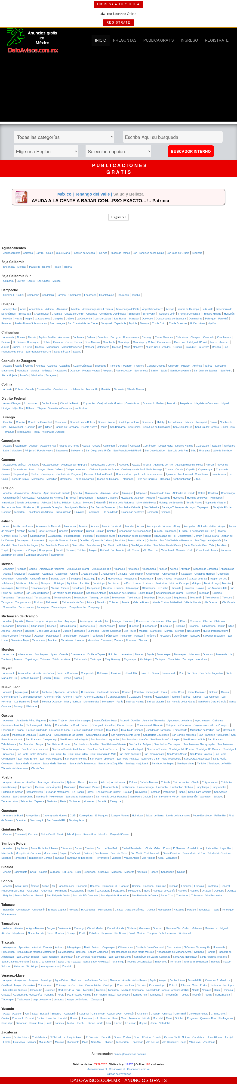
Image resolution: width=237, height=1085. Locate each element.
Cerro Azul (29, 985)
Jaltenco (33, 583)
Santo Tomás (146, 593)
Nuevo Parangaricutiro (215, 630)
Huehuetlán (211, 848)
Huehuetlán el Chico (181, 787)
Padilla (82, 933)
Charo (183, 621)
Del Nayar (102, 673)
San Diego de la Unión (98, 450)
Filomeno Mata (189, 985)
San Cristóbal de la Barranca (176, 540)
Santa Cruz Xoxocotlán (197, 758)
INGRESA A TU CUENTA (118, 4)
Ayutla (31, 531)
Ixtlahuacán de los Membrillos (134, 535)
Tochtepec (75, 801)
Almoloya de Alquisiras (52, 568)
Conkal (5, 1018)
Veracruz (59, 999)
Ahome (7, 871)
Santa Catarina (171, 853)
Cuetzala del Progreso (68, 474)
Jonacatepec (164, 654)
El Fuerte (67, 871)
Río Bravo (120, 933)
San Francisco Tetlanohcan (57, 956)
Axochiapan (41, 654)
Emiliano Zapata (96, 654)
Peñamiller (220, 815)
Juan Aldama (214, 1037)
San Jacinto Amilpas (140, 744)
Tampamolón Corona (40, 857)
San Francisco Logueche (105, 739)
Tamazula (8, 431)
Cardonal (213, 493)
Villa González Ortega (174, 1042)
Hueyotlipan (8, 951)
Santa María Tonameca (82, 763)
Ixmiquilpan (7, 502)
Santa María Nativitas (55, 763)
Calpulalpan (108, 947)
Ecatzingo (89, 578)
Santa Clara (228, 427)
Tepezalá (197, 252)
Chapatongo (228, 493)
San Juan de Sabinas (206, 370)
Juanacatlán (38, 540)
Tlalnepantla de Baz (73, 602)
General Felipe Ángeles (48, 787)
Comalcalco (23, 909)
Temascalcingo (42, 597)
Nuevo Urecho (9, 635)
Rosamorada (169, 673)
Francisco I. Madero (120, 365)
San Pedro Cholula (140, 796)
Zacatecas (209, 1042)
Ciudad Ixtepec (125, 725)
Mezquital (201, 422)
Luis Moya (19, 1042)
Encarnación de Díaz (202, 531)
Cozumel (33, 834)
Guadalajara (55, 535)
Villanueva (194, 1042)
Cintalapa (91, 313)
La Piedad (93, 630)
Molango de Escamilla (171, 502)
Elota (78, 871)
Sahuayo (195, 635)
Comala (29, 389)
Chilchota (219, 621)
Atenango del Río (163, 464)
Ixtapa (28, 318)
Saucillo (77, 351)
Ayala (53, 654)
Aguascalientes (11, 252)
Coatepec (108, 985)
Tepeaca (39, 801)
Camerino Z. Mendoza (217, 980)
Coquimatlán (44, 389)
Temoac (18, 659)
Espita (40, 1018)
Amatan (75, 309)
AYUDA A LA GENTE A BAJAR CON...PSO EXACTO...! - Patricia (100, 200)
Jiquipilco (72, 583)
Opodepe (219, 890)
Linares (197, 696)
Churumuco (37, 626)
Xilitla (160, 857)
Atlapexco (141, 493)
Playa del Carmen (120, 834)
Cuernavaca (78, 654)
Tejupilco (217, 593)
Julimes (16, 347)
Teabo (70, 1023)
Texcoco (227, 597)
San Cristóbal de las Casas (83, 323)
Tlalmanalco (52, 602)
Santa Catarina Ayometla (15, 961)
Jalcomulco (36, 990)
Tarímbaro (67, 640)
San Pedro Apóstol (154, 754)
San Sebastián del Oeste (167, 545)
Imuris (90, 890)
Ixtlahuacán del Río (164, 535)
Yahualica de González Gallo (177, 550)
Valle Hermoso (168, 933)
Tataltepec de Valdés (220, 763)
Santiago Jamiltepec (163, 763)
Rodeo (103, 427)
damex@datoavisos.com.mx (130, 1054)
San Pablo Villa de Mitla (103, 754)
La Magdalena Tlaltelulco (72, 951)
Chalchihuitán (41, 313)
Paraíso (191, 909)
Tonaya (70, 550)
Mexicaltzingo (211, 583)
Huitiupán (229, 313)
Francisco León (166, 313)
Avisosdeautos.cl (97, 1069)
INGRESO (189, 40)
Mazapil (32, 1042)
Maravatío (156, 630)
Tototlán (81, 550)
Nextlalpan (22, 588)
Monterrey (108, 701)
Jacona (5, 630)
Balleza (91, 337)
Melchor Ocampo (179, 583)
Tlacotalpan (7, 999)
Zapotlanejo (57, 554)
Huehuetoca (115, 578)
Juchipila (229, 1037)
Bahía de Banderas (67, 673)
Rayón (200, 588)
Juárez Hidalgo (62, 502)
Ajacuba (77, 493)
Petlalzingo (169, 792)
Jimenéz (224, 342)
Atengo (177, 526)
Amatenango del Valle (127, 309)
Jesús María (63, 252)
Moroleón (17, 450)
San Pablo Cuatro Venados (32, 754)
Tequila (5, 550)
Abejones (8, 720)
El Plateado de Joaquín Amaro (66, 1037)
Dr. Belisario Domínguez (26, 342)
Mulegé (56, 280)
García (225, 692)
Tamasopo (20, 857)
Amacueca (70, 526)
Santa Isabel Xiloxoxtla (95, 961)
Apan (116, 493)
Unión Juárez (197, 323)
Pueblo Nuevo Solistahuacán (31, 323)
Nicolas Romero (60, 588)
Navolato (142, 871)
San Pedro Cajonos (201, 754)
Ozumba (163, 588)
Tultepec (114, 602)
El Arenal (71, 497)
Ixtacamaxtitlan (34, 792)
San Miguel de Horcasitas (115, 895)
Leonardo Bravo (20, 479)
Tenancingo (80, 597)
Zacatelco (67, 966)
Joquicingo (99, 583)
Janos (213, 342)
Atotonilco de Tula (160, 493)
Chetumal (20, 834)
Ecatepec (76, 578)
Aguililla (19, 621)
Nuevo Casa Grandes (158, 347)
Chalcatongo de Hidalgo (39, 725)
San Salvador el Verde (166, 796)
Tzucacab (130, 1023)
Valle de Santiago (222, 450)
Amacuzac (9, 654)
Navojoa (182, 890)
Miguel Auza (45, 1042)
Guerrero (179, 342)
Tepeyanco (161, 961)
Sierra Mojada (9, 375)
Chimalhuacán (170, 573)
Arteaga (40, 365)
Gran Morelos (92, 342)
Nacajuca (179, 909)
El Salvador (92, 1037)
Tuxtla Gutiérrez (178, 323)
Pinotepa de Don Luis (24, 734)
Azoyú (41, 469)
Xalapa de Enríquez (78, 999)
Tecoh (80, 1023)
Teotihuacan (134, 597)
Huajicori (116, 673)
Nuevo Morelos (55, 933)
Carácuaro (157, 621)
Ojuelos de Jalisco (101, 540)
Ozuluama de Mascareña (27, 994)
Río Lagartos (226, 1018)
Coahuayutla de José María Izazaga (141, 469)
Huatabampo (77, 890)
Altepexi (81, 782)
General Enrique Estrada (147, 1037)
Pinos (85, 1042)
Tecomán (119, 389)
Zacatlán (102, 801)
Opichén (179, 1018)
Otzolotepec (149, 588)
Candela (52, 365)
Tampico (152, 933)
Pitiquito (7, 895)
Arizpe (45, 886)
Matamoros (103, 347)
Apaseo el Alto (48, 445)
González (144, 928)
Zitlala (197, 479)
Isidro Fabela (164, 578)
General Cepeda (156, 365)
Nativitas (199, 951)
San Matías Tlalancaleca (79, 796)
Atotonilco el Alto (206, 526)
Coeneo (51, 626)
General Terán (52, 696)
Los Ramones (22, 701)
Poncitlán (120, 540)
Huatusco (215, 985)
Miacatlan (194, 654)
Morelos (116, 347)
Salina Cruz (45, 734)
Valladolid (164, 1023)
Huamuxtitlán (123, 474)
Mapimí (189, 422)
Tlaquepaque (46, 550)
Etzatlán (221, 531)
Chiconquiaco (45, 985)
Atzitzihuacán (118, 782)
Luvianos (148, 583)
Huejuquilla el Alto (105, 535)
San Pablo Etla (57, 754)
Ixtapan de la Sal (198, 578)
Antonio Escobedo (112, 526)
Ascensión (64, 337)
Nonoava (138, 347)
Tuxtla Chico (159, 323)
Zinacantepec (59, 607)
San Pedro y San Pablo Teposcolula (161, 758)
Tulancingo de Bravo (132, 512)
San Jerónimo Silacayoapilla (199, 744)
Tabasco (108, 1042)
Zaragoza (51, 375)
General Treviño (72, 696)
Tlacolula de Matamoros (14, 768)
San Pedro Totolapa (128, 758)
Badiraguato (20, 871)
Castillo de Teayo (11, 985)
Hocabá (62, 1018)
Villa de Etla (37, 768)
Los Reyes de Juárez (108, 792)
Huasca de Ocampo (132, 497)
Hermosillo (61, 890)
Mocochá (158, 1018)
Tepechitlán (122, 1042)
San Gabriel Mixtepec (59, 744)
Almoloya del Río (101, 568)
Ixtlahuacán (77, 389)
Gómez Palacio (106, 422)
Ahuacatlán (24, 673)
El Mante (131, 928)
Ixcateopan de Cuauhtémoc (193, 474)
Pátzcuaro (112, 635)
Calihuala (217, 720)
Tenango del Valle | (94, 194)
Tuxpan (93, 550)
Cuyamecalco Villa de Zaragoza (211, 725)
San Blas (192, 673)
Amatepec (133, 568)
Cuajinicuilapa (20, 474)
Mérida (146, 1018)
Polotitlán (189, 588)
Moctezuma (50, 853)
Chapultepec (108, 573)
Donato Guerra (59, 578)
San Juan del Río (182, 427)
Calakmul (8, 295)
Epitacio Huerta (67, 626)
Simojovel (106, 323)
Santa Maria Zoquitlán (110, 763)
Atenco (174, 568)
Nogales (194, 890)
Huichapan (216, 497)
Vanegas (116, 857)
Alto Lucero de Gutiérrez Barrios (89, 980)
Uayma (143, 1023)
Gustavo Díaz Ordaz (178, 928)
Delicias (5, 342)
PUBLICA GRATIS (158, 40)
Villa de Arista (131, 857)
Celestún (129, 1013)
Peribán (138, 635)
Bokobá (44, 1013)
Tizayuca (79, 512)
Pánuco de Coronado (67, 427)
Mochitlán (51, 479)
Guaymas (46, 890)
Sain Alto (96, 1042)
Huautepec (112, 730)
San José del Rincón (37, 593)
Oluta (217, 990)
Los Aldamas (211, 696)
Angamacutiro (54, 621)
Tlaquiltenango (113, 659)
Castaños (64, 365)
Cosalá (43, 871)
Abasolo (7, 365)
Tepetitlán (19, 512)
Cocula (169, 469)
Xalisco (78, 678)
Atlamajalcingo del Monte (189, 464)
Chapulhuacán (11, 497)
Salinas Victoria (155, 701)
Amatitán (83, 526)
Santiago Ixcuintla (29, 678)
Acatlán (7, 493)
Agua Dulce (61, 980)
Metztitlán (101, 502)
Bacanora (82, 886)
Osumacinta (195, 318)
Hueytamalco (219, 787)
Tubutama (197, 895)
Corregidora (85, 815)
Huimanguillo (105, 909)
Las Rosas (120, 318)
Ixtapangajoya (42, 318)
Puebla (181, 792)
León (6, 450)
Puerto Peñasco (24, 895)
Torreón (24, 375)
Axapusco (19, 573)
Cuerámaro (149, 445)
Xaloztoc (6, 966)
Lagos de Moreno (58, 540)
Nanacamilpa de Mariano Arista (174, 951)
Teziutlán (52, 801)
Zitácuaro (144, 640)
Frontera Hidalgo (212, 313)
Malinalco (161, 583)
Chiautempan (125, 947)
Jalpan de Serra (154, 815)
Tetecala (45, 659)
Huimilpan (137, 815)
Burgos (51, 928)
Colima (19, 389)
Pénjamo (29, 450)
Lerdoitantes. (175, 422)
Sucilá (49, 1023)
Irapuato (216, 445)
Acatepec (33, 464)
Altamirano (62, 309)
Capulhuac (61, 573)
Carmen (61, 295)
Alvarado (115, 980)
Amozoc (93, 782)
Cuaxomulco (174, 947)
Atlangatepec (74, 947)
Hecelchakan (106, 295)
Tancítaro (53, 640)
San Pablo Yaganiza (130, 754)
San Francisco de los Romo (148, 252)
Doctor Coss (177, 692)
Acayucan (20, 980)
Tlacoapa (165, 479)
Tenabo (136, 295)
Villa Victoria (228, 602)
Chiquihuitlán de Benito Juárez (72, 725)
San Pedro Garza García (212, 701)
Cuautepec (47, 474)
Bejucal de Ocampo (188, 309)
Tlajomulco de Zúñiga (24, 550)
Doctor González (196, 692)
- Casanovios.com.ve (137, 1069)
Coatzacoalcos (125, 985)
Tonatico (101, 602)
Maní (123, 1018)
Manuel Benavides (72, 347)
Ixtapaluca (180, 578)
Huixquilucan (147, 578)
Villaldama (31, 706)
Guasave (103, 871)
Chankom (142, 1013)
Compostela (87, 673)
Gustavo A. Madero (153, 403)
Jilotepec (46, 583)
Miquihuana (18, 933)
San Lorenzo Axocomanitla (91, 956)
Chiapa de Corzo (74, 313)
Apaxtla (136, 464)
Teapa (215, 909)
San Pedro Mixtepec (51, 758)
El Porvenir (149, 313)
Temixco (6, 659)
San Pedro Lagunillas (211, 673)
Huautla (150, 497)
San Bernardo (118, 427)
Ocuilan (107, 588)
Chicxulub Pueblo (198, 1013)
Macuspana (164, 909)
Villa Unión (37, 375)
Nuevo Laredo (36, 933)
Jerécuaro (229, 445)
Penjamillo (126, 635)
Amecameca (149, 568)
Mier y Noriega (72, 701)
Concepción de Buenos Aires (135, 531)
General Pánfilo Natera (177, 1037)
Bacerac (95, 886)
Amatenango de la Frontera (97, 309)
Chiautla (122, 573)
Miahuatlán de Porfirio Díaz (205, 730)
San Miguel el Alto (141, 545)
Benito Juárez (49, 403)
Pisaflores (28, 507)
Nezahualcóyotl (39, 588)
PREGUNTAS (124, 40)
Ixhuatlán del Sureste (15, 990)
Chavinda (195, 621)
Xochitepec (146, 659)
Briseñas (128, 621)
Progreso (108, 370)
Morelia (168, 630)
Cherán (207, 621)
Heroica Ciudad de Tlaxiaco (87, 730)
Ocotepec (147, 318)
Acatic (6, 526)
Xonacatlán (9, 607)
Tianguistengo (63, 512)
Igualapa (170, 474)
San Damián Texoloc (28, 956)
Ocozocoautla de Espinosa (171, 318)
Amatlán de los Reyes (134, 980)
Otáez (48, 427)
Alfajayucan (91, 493)
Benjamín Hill (109, 886)
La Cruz (27, 347)
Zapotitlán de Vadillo (12, 554)
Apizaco (59, 947)
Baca (34, 1013)
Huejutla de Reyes (197, 497)
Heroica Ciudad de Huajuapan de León (48, 730)
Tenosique (228, 909)
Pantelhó (223, 318)
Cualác (35, 474)
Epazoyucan (86, 497)
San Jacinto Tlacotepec (167, 744)
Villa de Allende (193, 602)
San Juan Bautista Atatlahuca (68, 749)
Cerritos (89, 848)
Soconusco (123, 994)
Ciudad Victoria (115, 928)
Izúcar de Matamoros (58, 792)
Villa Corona (133, 550)
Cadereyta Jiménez (108, 692)
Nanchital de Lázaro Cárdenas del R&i (167, 990)
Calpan (133, 782)
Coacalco (186, 573)
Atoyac (222, 526)
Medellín (100, 990)
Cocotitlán (223, 573)
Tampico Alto (140, 994)
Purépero (151, 635)
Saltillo (154, 370)
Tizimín (118, 1023)
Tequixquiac (180, 597)
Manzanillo (92, 389)
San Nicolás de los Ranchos (111, 796)
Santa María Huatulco (27, 763)
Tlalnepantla (80, 659)
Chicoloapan (136, 573)
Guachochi (109, 342)
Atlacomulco (227, 568)
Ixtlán (231, 626)
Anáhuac (47, 692)
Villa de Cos (152, 1042)
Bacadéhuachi (66, 886)
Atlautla (7, 573)
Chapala (63, 531)
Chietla (195, 782)
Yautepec (160, 659)
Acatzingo (43, 782)
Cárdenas (66, 848)
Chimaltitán (77, 531)
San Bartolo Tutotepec (103, 507)
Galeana (58, 342)
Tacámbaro (38, 640)
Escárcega (90, 295)
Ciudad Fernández (132, 848)
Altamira (18, 928)
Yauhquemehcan (50, 966)
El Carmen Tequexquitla (197, 947)
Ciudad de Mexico (70, 403)
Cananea (148, 886)
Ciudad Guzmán (95, 531)
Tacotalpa (204, 909)
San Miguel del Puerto (181, 749)
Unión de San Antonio (112, 550)
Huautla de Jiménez (132, 730)
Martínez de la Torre (69, 990)
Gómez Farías (73, 342)
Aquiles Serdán (47, 337)
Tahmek (59, 1023)
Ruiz (181, 673)
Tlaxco (227, 961)
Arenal (140, 526)
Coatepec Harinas (204, 573)
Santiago (18, 706)
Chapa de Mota (89, 573)
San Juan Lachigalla (133, 749)
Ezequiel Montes (120, 815)
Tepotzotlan (164, 597)
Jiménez (197, 365)
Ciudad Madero (95, 928)
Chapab (155, 1013)
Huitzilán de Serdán (12, 792)
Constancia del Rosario (150, 725)
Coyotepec (7, 578)
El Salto (183, 531)
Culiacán (55, 871)
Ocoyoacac (93, 588)
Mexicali (21, 266)
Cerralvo (139, 692)
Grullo (24, 535)
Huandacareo (149, 626)
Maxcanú (134, 1018)
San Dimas (134, 427)
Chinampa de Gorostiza (69, 985)
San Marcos (93, 545)
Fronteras (212, 886)
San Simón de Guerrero (122, 593)
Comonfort (109, 445)
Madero (143, 630)
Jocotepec (23, 540)
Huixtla (18, 318)
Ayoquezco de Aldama (179, 720)
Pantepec (6, 323)
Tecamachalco (9, 801)
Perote (60, 994)
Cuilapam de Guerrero (178, 725)
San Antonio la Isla (217, 588)
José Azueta (219, 474)
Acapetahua (36, 309)
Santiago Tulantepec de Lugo (178, 507)
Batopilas (103, 337)
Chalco (74, 573)
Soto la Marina (137, 933)
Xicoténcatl (185, 933)
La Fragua (78, 792)
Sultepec (191, 593)
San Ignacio (167, 871)
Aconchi (7, 886)
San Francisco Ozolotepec (165, 739)
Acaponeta (9, 673)
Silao (193, 450)
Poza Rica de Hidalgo (79, 994)
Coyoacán (89, 403)
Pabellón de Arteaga (84, 252)
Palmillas (94, 933)
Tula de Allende (109, 512)
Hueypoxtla (130, 578)
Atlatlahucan (25, 654)
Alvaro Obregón (12, 403)
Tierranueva (102, 857)
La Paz (21, 280)
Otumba (118, 588)
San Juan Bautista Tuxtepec (103, 749)
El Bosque (134, 313)
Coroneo (122, 445)
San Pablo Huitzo (78, 754)
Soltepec (218, 796)
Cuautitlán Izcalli (39, 578)
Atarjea (86, 445)
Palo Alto (102, 252)
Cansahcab (98, 1013)
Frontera (139, 365)
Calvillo (39, 252)
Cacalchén (70, 1013)
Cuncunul (17, 1018)
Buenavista (142, 621)
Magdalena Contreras (206, 403)
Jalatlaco (21, 583)
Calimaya (47, 573)
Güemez (197, 928)
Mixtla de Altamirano (132, 990)
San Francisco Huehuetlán (213, 734)
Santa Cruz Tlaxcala (69, 961)
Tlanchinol (92, 512)
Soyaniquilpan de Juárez (170, 593)
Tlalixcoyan (23, 999)
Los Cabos (43, 280)
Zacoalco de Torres (207, 550)
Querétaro (21, 820)
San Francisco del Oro (38, 351)
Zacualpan (43, 607)
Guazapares (164, 342)
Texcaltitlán (196, 597)
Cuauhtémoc (224, 337)
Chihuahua (182, 337)
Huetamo (180, 626)
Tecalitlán (222, 545)
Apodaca (60, 692)
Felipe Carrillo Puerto (52, 834)
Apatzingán (86, 621)
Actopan (36, 493)
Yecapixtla (174, 659)
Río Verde (75, 853)
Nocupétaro (193, 630)
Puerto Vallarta (136, 540)
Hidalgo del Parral (197, 342)
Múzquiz (47, 370)
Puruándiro (165, 635)
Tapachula (120, 323)
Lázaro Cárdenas (111, 630)
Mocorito (129, 871)
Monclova (22, 370)
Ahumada (8, 337)
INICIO (100, 40)
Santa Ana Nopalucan (185, 956)
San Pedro (226, 370)
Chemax (167, 1013)
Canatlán (8, 422)
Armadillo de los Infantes (44, 848)
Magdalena (119, 890)
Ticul (108, 1023)
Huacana (134, 626)
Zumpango (94, 607)
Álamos (35, 886)
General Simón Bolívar (82, 422)
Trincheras (182, 895)
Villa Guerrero (150, 550)
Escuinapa (89, 871)
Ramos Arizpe (124, 370)
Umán (153, 1023)
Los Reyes (130, 630)
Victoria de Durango (53, 431)
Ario (107, 621)
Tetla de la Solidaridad (196, 961)
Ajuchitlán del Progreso (74, 464)
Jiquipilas (58, 318)
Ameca (95, 526)
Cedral (78, 848)
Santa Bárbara (62, 351)
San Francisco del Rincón (127, 450)
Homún (74, 1018)
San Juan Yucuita (156, 749)
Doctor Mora (165, 445)
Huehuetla (178, 497)
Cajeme (136, 886)
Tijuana (68, 266)
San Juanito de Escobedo (55, 545)
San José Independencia (35, 749)
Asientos (28, 252)
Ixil (96, 1018)
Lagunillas (225, 848)
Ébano (166, 848)
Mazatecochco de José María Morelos (132, 951)
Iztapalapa (186, 403)
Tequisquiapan (77, 820)
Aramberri (72, 692)
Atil (53, 886)
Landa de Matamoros (178, 815)
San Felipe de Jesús (58, 895)
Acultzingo (46, 980)
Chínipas (195, 337)
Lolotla (76, 502)
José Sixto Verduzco (48, 630)
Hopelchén (123, 295)
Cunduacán (38, 909)
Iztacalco (172, 403)
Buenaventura (131, 337)
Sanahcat (21, 1023)
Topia (37, 431)
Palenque (210, 318)
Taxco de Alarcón (84, 479)
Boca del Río (195, 980)
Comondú (8, 280)
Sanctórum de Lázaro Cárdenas (152, 956)
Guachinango (37, 535)
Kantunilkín (89, 834)
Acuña (18, 365)
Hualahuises (162, 696)
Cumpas (173, 886)
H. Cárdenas (88, 909)
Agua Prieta (21, 886)
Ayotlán (21, 531)
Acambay (8, 568)
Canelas (20, 422)
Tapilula (133, 323)
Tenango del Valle (99, 597)
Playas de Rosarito (39, 266)
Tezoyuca (6, 602)
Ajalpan (71, 782)
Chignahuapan (210, 782)
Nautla (195, 990)
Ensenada (9, 266)
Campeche (33, 295)
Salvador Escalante (214, 635)
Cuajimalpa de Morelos (110, 403)
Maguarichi (52, 347)
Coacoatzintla (93, 985)
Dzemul (29, 1018)
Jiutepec (139, 654)
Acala (23, 309)
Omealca (228, 990)
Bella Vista (207, 309)
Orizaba (5, 994)
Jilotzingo (58, 583)
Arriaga (170, 309)
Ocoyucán (141, 792)
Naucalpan (7, 588)
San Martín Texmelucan (49, 796)
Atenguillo (189, 526)
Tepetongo (137, 1042)
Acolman (21, 568)
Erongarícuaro (87, 626)
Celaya (96, 445)
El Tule (46, 342)
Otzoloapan (132, 588)
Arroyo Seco (33, 815)
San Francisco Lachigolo (74, 739)
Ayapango (34, 573)
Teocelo (184, 994)
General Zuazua (117, 696)
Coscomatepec (157, 985)
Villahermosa (8, 914)
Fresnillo (106, 1037)
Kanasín (105, 1018)
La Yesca (153, 673)
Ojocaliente (73, 1042)
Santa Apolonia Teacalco (213, 956)
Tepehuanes (24, 431)
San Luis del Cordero (207, 427)
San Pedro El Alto (27, 758)
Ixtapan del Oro (218, 578)
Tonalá (59, 550)
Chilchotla (226, 782)
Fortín (203, 985)
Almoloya (105, 493)
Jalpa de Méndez (135, 909)
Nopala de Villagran (215, 502)
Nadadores (61, 370)
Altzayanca (9, 947)
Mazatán (134, 318)
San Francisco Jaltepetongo (41, 739)
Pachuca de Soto (11, 507)
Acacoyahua (10, 309)
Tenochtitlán (171, 994)
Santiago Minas (185, 763)
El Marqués (101, 815)
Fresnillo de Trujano (12, 730)
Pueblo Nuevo (89, 427)
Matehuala (7, 853)
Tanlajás (59, 857)
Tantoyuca (155, 994)
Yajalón (212, 323)
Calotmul (84, 1013)
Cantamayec (114, 1013)
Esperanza (26, 787)
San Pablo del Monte (119, 956)
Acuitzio (7, 621)
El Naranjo (179, 848)
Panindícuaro (69, 635)
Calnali (201, 493)
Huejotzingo (202, 787)
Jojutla (150, 654)
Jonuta (151, 909)
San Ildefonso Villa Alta (113, 744)
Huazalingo (164, 497)
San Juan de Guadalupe (156, 427)
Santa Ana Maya (20, 640)
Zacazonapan (26, 607)
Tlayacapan (130, 659)
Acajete (7, 782)
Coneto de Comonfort (40, 422)
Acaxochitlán (21, 493)
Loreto (31, 280)
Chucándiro (7, 626)
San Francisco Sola (194, 739)
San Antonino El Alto (97, 734)
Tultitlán (126, 602)
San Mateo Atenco (96, 593)
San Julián (78, 545)
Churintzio (22, 626)
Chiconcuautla (181, 782)
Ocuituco (208, 654)
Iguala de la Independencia (148, 474)
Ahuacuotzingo (50, 464)
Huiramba (193, 626)
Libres (90, 792)
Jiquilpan (29, 630)
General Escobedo (31, 696)
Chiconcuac (153, 573)
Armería (7, 389)
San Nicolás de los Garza (181, 701)
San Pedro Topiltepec (102, 758)
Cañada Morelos (149, 782)
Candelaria (48, 295)
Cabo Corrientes (47, 531)
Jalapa (119, 909)
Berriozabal (24, 313)
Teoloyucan (118, 597)
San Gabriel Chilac (22, 796)
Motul (169, 1018)
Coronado (208, 337)
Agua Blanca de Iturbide (56, 493)
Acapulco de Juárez (14, 464)
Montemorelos (91, 701)
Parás (120, 701)
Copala (179, 469)
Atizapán (185, 568)
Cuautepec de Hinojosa (50, 497)
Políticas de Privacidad (118, 1074)
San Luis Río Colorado (85, 895)
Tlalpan (41, 408)
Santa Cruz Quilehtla (43, 961)
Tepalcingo (31, 659)
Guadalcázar (195, 848)
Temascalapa (23, 597)
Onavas (206, 890)
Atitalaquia (127, 493)
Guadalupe (124, 342)
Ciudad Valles (152, 848)
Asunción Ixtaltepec (80, 720)
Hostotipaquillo (72, 535)
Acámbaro (21, 445)
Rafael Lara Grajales (199, 792)
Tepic (57, 678)
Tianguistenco (23, 602)
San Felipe (7, 1023)
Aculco (33, 568)
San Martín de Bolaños (115, 545)
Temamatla (7, 597)
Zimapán (165, 512)
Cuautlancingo (9, 787)
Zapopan (226, 550)
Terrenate (175, 961)
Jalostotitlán (184, 535)
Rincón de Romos (120, 252)
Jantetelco (126, 654)
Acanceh (17, 1013)
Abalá (6, 1013)
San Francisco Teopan (31, 744)
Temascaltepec (62, 597)
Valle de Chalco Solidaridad (167, 602)
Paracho (84, 635)
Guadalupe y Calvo (143, 342)
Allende (32, 337)
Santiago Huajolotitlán (137, 763)
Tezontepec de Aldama (40, 512)
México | (66, 194)
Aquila (98, 621)
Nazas (213, 422)
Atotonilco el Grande (183, 493)
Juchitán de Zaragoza (158, 730)
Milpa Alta (17, 408)
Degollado (170, 531)
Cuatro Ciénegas (82, 365)
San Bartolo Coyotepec (156, 734)
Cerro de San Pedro (108, 848)
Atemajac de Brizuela (159, 526)
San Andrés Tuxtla (104, 994)
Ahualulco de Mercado (48, 526)
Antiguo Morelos (35, 928)
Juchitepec (114, 583)
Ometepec (66, 479)
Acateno (19, 782)
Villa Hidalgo (148, 857)
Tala (211, 545)
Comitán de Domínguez (112, 313)
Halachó (51, 1018)
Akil (27, 1013)
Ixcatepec (228, 985)
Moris (127, 347)
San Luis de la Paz (177, 450)
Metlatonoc (37, 479)
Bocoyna (115, 337)
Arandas (129, 526)
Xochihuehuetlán (182, 479)
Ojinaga (177, 347)
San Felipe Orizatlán (130, 507)
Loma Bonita (180, 730)
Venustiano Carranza (60, 408)
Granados (33, 890)
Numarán (26, 635)
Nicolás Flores (194, 502)
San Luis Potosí (119, 853)
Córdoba (141, 985)
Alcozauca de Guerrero (103, 464)
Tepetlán (196, 994)
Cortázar (135, 445)
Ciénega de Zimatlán (103, 725)
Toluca (90, 602)
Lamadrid (220, 365)
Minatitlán (106, 389)
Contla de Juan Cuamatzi (150, 947)
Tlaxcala (215, 961)
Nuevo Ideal (16, 427)
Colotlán (111, 531)
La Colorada (103, 890)
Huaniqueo (166, 626)
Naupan (127, 792)
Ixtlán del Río (131, 673)
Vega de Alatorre (42, 999)
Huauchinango (145, 787)
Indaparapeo (208, 626)
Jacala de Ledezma (28, 502)
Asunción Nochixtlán (105, 720)
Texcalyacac (212, 597)
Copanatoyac (205, 469)
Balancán (8, 909)
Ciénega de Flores (156, 692)
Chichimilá (180, 1013)
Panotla (211, 951)
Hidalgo (185, 365)
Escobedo (100, 365)
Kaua (115, 1018)
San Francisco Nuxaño (135, 739)
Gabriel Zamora (106, 626)
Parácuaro (97, 635)
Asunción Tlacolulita (153, 720)
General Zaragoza (94, 696)
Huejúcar (88, 535)
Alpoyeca (124, 464)
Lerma (137, 583)
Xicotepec (89, 801)
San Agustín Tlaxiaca (76, 507)
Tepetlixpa (149, 597)
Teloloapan (127, 479)
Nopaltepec (78, 588)
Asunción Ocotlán (130, 720)
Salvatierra (77, 450)
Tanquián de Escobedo (79, 857)
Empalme (186, 886)
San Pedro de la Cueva (145, 895)
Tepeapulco (203, 507)
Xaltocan (19, 966)
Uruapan (80, 640)
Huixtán (7, 318)
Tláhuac (30, 408)
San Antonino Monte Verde (125, 734)
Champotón (74, 295)
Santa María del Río (193, 853)
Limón (73, 540)
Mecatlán (88, 990)
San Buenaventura (180, 370)
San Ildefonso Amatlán (86, 744)
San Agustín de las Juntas (68, 734)
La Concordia (84, 318)
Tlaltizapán (96, 659)
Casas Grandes (164, 337)
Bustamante (88, 692)
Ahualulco (8, 848)
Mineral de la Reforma (121, 502)
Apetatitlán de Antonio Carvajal (35, 947)
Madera (39, 347)
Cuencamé (61, 422)
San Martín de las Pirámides (67, 593)
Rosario (216, 347)
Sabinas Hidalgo (135, 701)
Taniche (201, 763)
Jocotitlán (85, 583)
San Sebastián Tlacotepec (196, 796)
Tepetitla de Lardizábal (139, 961)
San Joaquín (37, 820)
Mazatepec (180, 654)
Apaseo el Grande (69, 445)
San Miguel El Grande (208, 749)
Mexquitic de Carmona (28, 853)
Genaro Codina (122, 1037)
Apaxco (163, 568)
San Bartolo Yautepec (184, 734)
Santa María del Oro (195, 545)
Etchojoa (199, 886)
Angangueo (71, 621)
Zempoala (152, 512)
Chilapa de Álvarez (76, 469)
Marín (36, 701)
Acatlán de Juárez (23, 526)
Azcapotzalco (31, 403)
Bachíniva (78, 337)
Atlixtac (210, 464)
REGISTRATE (118, 22)
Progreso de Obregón (49, 507)
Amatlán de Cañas (43, 673)
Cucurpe (161, 886)
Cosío (49, 252)
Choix (33, 871)
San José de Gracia (178, 252)
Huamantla (219, 947)
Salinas (88, 853)
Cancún (7, 834)
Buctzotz (57, 1013)
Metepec (88, 502)
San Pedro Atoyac (177, 754)
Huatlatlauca (128, 787)
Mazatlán (116, 871)
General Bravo (9, 696)
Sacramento (141, 370)
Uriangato (204, 450)
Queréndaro (181, 635)
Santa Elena (36, 1023)
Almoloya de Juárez (78, 568)
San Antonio (101, 853)
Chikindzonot (218, 1013)
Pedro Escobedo (202, 815)
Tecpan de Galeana (108, 479)
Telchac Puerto (94, 1023)
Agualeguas (21, 692)
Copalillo (190, 469)
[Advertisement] (118, 89)
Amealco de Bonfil (13, 815)
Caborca (124, 886)
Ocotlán (84, 540)
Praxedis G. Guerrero (197, 347)
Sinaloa (181, 871)
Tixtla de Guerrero (146, 479)
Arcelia (147, 464)
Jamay (198, 535)
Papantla (49, 994)
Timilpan (38, 602)
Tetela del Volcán (61, 659)
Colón (73, 815)
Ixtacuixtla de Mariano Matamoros (36, 951)
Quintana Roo (208, 1018)
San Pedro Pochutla (76, 758)
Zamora (118, 640)
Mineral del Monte (146, 502)
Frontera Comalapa (189, 313)
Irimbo (221, 626)
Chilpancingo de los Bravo (104, 469)
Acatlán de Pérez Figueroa (31, 720)
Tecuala (46, 678)
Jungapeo (79, 630)
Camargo (147, 337)
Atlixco (104, 782)
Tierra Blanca (222, 994)
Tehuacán (26, 801)
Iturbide (176, 696)
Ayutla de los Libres (24, 469)
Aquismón (22, 848)
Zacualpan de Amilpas (194, 659)
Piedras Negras (91, 370)
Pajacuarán (52, 635)
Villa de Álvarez (135, 389)
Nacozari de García (164, 890)
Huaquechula (110, 787)
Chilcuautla (28, 497)
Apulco (7, 1037)
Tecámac (204, 593)
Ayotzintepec (202, 720)
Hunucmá (86, 1018)
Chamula (57, 313)
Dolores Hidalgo (184, 445)
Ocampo (75, 370)
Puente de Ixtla (224, 654)
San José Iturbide (155, 450)
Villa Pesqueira (213, 895)
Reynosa (107, 933)
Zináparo (131, 640)
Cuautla (158, 531)
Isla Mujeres (74, 834)
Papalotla (176, 588)
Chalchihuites (39, 1037)
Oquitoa (231, 890)
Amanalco (119, 568)
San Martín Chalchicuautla (145, 853)
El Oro (101, 578)
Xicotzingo (32, 966)
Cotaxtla (173, 985)
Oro (40, 427)
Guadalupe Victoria (128, 422)
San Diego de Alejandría (207, 540)
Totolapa (144, 323)
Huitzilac (112, 654)
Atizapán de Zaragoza (205, 568)
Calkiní (20, 295)
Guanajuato (202, 445)
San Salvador (151, 507)
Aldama (49, 309)
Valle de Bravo (141, 602)
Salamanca (62, 450)
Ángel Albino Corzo (152, 309)
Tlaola (63, 801)
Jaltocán (46, 502)
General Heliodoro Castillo (98, 474)
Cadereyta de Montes (55, 815)
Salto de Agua (57, 323)
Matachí (89, 347)
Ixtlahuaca (7, 583)
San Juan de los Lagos (25, 545)
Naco (147, 890)
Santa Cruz (167, 895)
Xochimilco (81, 408)
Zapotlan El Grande (37, 554)
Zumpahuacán (77, 607)
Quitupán (152, 540)
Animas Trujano (58, 720)
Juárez (70, 318)
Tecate (57, 266)
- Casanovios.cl (116, 1069)
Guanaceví (148, 422)
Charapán (171, 621)
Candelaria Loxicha (12, 725)
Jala (143, 673)
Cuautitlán (22, 578)
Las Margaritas (103, 318)
